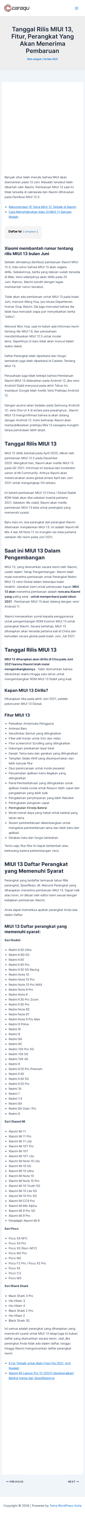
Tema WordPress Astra (65, 1506)
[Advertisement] (42, 130)
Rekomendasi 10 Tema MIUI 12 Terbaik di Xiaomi (42, 207)
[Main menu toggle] (76, 8)
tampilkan (30, 231)
